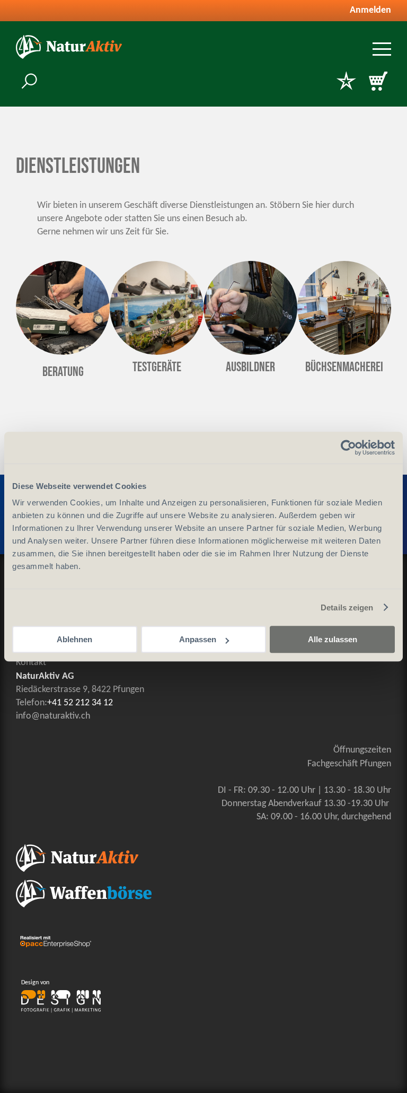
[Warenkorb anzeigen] (378, 82)
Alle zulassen (332, 639)
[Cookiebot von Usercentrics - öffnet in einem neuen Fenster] (348, 448)
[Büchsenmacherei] (344, 352)
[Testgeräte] (157, 352)
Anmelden (370, 10)
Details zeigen (347, 607)
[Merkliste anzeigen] (346, 82)
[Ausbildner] (250, 352)
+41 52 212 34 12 (80, 703)
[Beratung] (63, 352)
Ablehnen (74, 639)
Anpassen (197, 639)
